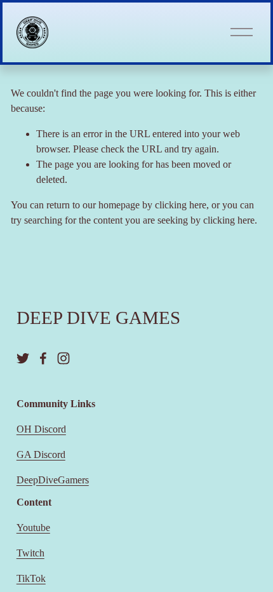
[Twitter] (23, 358)
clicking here (180, 204)
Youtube (33, 527)
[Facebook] (43, 358)
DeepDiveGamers (53, 479)
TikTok (31, 578)
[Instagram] (63, 358)
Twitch (30, 553)
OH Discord (41, 429)
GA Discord (41, 454)
